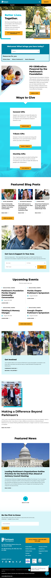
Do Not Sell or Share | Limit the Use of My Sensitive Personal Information (18, 573)
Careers (28, 553)
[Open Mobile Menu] (39, 2)
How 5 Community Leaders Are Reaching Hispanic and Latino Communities (8, 206)
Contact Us (42, 548)
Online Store (29, 551)
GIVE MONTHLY (25, 168)
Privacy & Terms (43, 546)
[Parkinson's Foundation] (5, 2)
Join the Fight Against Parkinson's (13, 33)
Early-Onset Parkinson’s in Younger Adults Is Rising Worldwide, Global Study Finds (42, 206)
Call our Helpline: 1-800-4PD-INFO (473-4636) (37, 540)
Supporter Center (43, 551)
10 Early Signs (6, 59)
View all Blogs (7, 218)
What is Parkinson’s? (17, 59)
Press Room (29, 546)
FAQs (40, 553)
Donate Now (25, 126)
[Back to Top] (25, 498)
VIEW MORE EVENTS (25, 323)
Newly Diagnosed (29, 59)
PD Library (28, 555)
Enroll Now (34, 93)
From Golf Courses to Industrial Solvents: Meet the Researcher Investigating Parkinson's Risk (25, 207)
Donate (46, 2)
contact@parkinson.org (7, 576)
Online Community (31, 548)
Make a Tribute (25, 146)
